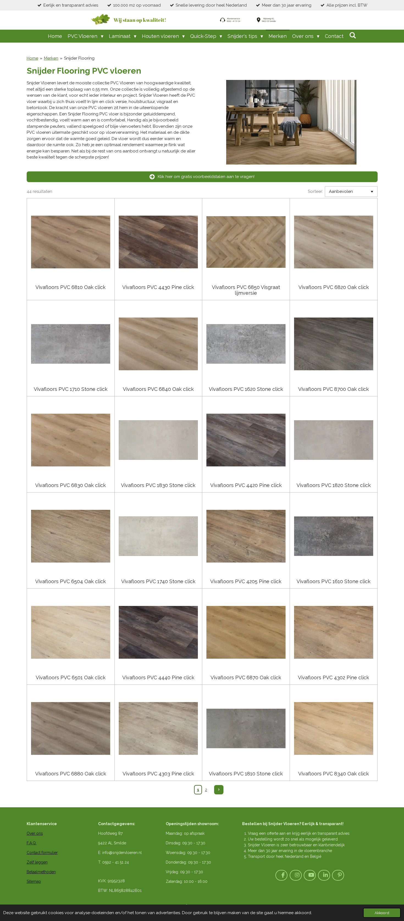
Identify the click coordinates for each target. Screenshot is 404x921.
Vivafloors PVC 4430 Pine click (158, 287)
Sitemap (34, 881)
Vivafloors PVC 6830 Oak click (70, 485)
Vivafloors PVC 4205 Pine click (245, 581)
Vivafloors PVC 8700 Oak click (333, 389)
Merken (51, 58)
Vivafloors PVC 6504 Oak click (70, 581)
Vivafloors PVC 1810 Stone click (246, 774)
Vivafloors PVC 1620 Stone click (246, 389)
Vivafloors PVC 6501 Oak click (71, 677)
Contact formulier (42, 852)
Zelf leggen (37, 862)
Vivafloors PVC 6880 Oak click (70, 774)
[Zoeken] (352, 35)
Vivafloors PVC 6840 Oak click (158, 389)
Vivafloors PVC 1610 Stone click (333, 581)
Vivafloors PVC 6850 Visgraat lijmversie (246, 290)
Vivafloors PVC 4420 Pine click (246, 485)
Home (32, 58)
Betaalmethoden (41, 872)
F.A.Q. (32, 843)
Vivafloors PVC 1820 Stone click (334, 485)
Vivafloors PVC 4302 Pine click (333, 677)
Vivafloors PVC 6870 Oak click (246, 677)
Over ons (35, 833)
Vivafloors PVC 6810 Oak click (70, 287)
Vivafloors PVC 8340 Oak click (333, 774)
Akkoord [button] (382, 913)
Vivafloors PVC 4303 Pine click (158, 774)
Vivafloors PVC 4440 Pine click (158, 677)
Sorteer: (315, 191)
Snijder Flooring (79, 58)
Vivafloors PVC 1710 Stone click (70, 389)
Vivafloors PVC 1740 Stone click (158, 581)
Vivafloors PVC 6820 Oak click (333, 287)
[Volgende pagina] (218, 789)
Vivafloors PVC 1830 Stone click (158, 485)
